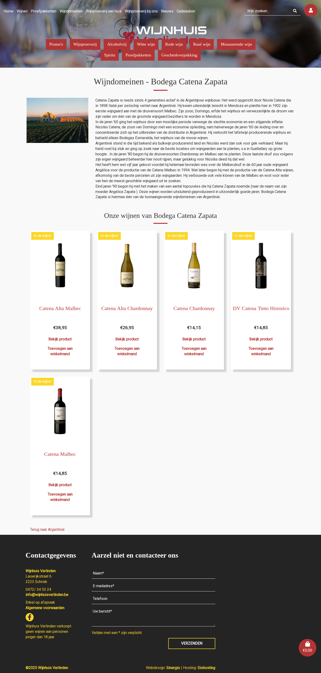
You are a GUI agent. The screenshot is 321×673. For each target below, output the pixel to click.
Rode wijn (174, 44)
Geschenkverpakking (179, 55)
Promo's (56, 44)
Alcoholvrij (117, 44)
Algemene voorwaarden (45, 608)
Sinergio (173, 667)
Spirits (109, 55)
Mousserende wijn (236, 44)
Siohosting (206, 667)
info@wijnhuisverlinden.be (47, 594)
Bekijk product (60, 339)
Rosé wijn (201, 44)
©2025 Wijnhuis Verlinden (47, 667)
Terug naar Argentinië (47, 529)
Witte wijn (146, 44)
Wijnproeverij (85, 44)
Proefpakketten (138, 55)
